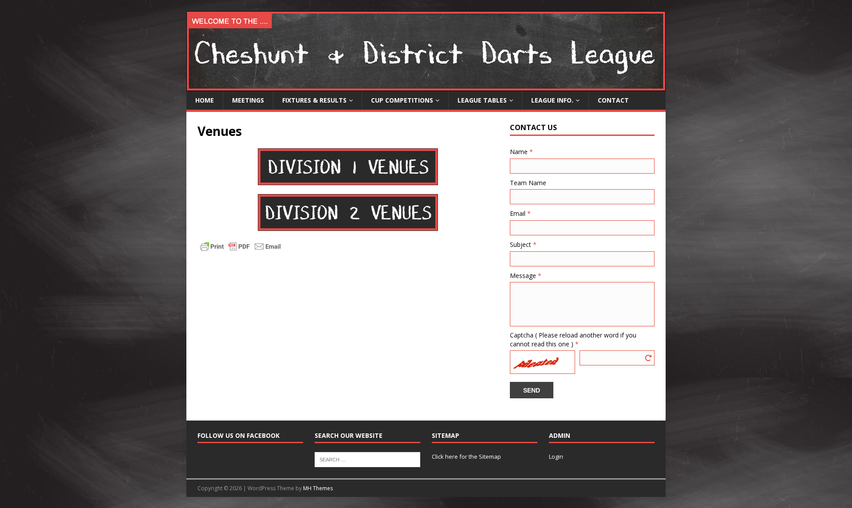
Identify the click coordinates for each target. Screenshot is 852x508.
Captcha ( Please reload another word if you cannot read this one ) (573, 339)
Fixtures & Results (314, 100)
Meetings (248, 100)
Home (204, 100)
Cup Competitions (402, 100)
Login (556, 456)
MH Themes (318, 488)
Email (520, 213)
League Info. (552, 100)
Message (525, 275)
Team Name (528, 183)
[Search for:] (367, 459)
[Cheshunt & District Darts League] (426, 86)
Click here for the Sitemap (466, 456)
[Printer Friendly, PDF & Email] (240, 246)
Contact (613, 100)
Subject (523, 244)
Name (521, 151)
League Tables (482, 100)
